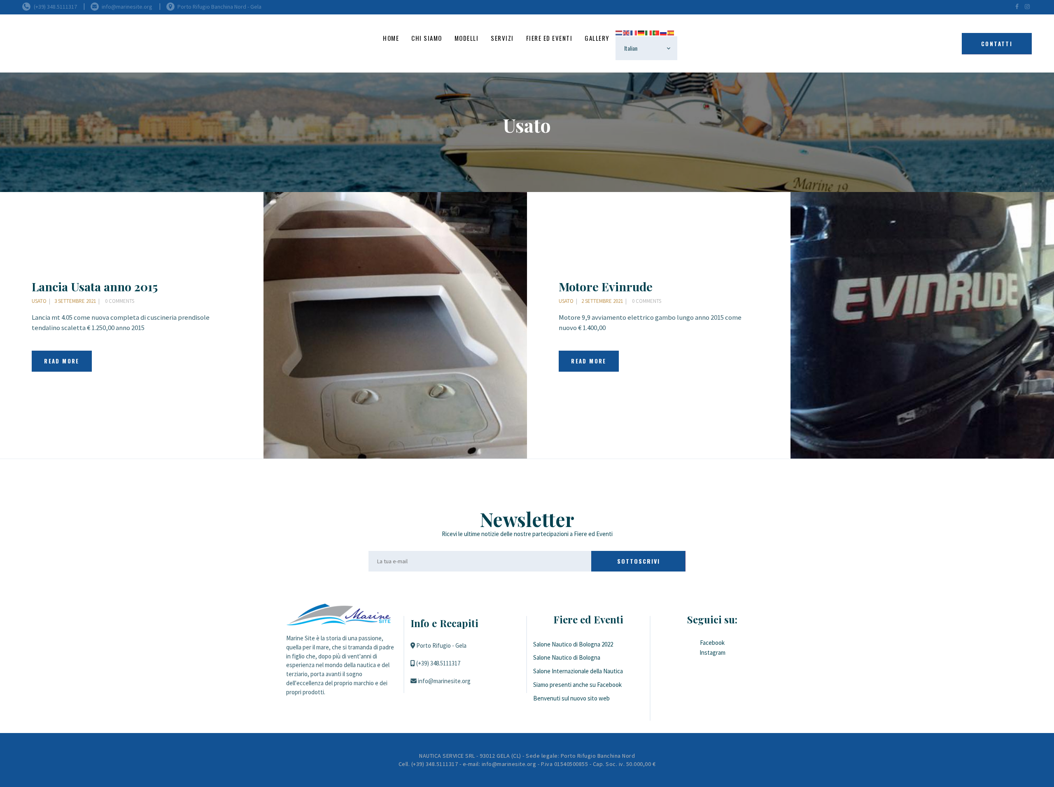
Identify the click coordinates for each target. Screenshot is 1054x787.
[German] (641, 31)
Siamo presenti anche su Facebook (577, 685)
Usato (39, 300)
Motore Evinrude (606, 286)
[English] (626, 31)
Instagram (712, 652)
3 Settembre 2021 (75, 300)
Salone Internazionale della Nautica (578, 671)
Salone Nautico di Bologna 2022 (573, 644)
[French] (634, 31)
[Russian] (663, 31)
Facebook (712, 642)
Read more (61, 361)
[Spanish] (671, 31)
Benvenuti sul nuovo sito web (571, 698)
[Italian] (649, 31)
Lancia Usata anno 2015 (95, 286)
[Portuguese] (656, 31)
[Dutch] (619, 31)
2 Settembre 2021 (602, 300)
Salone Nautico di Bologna (566, 657)
